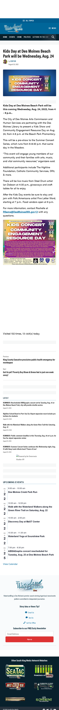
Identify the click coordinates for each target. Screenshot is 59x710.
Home (5, 36)
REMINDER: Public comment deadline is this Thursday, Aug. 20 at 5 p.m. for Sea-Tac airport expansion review (29, 436)
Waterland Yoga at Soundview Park (26, 536)
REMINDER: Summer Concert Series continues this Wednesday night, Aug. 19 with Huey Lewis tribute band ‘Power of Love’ (29, 447)
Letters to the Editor (42, 36)
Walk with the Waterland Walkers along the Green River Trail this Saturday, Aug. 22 (29, 425)
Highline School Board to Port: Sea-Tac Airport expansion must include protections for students (29, 414)
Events (12, 36)
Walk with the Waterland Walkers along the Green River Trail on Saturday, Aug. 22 (30, 508)
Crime (19, 36)
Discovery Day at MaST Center (24, 521)
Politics (27, 36)
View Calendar (10, 564)
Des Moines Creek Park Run (22, 492)
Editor (13, 61)
